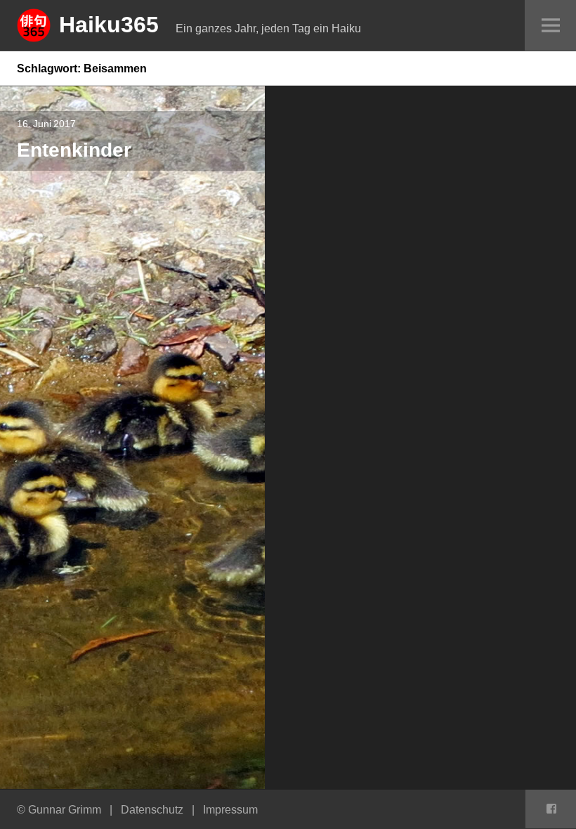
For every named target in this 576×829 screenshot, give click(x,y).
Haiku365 (109, 24)
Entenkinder (74, 149)
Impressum (230, 809)
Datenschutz (152, 809)
